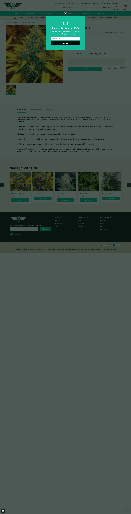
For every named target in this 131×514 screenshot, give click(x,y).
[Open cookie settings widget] (3, 511)
